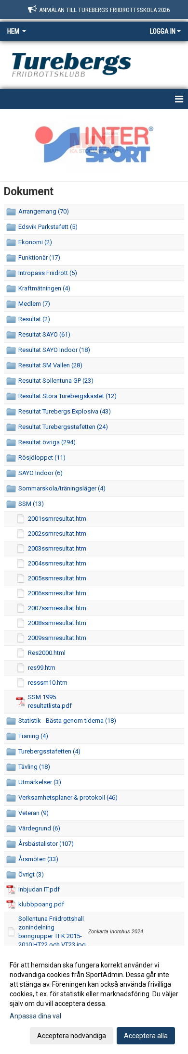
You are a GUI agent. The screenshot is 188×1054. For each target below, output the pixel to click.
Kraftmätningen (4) (44, 288)
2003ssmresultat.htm (57, 548)
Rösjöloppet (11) (42, 457)
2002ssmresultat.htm (57, 533)
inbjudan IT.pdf (39, 889)
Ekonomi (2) (35, 242)
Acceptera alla (146, 1036)
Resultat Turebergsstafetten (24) (63, 426)
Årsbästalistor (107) (46, 843)
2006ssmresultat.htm (57, 593)
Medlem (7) (34, 303)
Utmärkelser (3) (39, 782)
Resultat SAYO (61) (44, 334)
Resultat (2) (34, 319)
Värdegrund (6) (39, 828)
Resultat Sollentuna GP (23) (56, 380)
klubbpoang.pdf (41, 904)
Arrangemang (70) (43, 211)
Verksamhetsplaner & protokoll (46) (68, 797)
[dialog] (94, 1000)
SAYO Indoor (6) (40, 473)
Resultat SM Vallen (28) (50, 365)
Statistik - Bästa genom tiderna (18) (67, 720)
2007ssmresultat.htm (57, 608)
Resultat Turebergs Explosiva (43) (64, 411)
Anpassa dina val (35, 1016)
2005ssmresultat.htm (57, 578)
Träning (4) (33, 736)
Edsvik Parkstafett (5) (48, 226)
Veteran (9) (33, 812)
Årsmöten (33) (38, 859)
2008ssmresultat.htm (57, 623)
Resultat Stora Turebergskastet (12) (67, 396)
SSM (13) (31, 503)
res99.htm (41, 667)
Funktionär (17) (39, 257)
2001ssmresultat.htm (57, 518)
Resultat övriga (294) (47, 442)
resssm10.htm (47, 682)
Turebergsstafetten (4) (49, 751)
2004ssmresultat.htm (57, 563)
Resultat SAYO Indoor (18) (54, 349)
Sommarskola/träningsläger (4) (62, 488)
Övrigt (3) (31, 874)
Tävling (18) (34, 766)
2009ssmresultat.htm (57, 637)
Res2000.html (47, 652)
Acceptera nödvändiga (71, 1036)
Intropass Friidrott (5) (47, 272)
